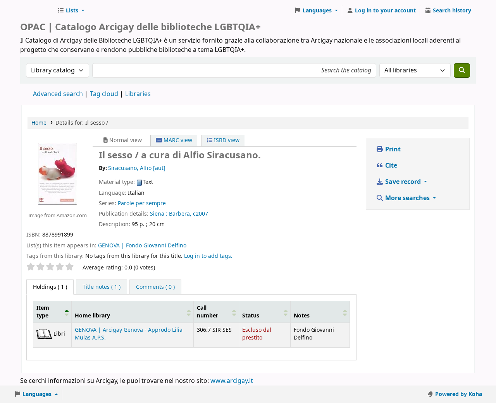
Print (392, 149)
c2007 (200, 214)
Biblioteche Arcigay (37, 11)
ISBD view (225, 140)
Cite (390, 165)
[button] (71, 10)
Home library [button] (92, 316)
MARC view (177, 140)
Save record (403, 182)
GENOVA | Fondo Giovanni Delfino (142, 246)
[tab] (101, 287)
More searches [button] (407, 198)
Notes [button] (302, 316)
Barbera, (180, 214)
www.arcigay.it (231, 381)
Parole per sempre (142, 203)
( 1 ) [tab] (50, 287)
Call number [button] (207, 311)
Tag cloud (104, 94)
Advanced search (58, 94)
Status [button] (250, 316)
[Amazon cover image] (57, 173)
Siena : (158, 214)
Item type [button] (42, 311)
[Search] (462, 70)
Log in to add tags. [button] (208, 256)
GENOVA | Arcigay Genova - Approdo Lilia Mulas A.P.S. (129, 333)
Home (38, 123)
